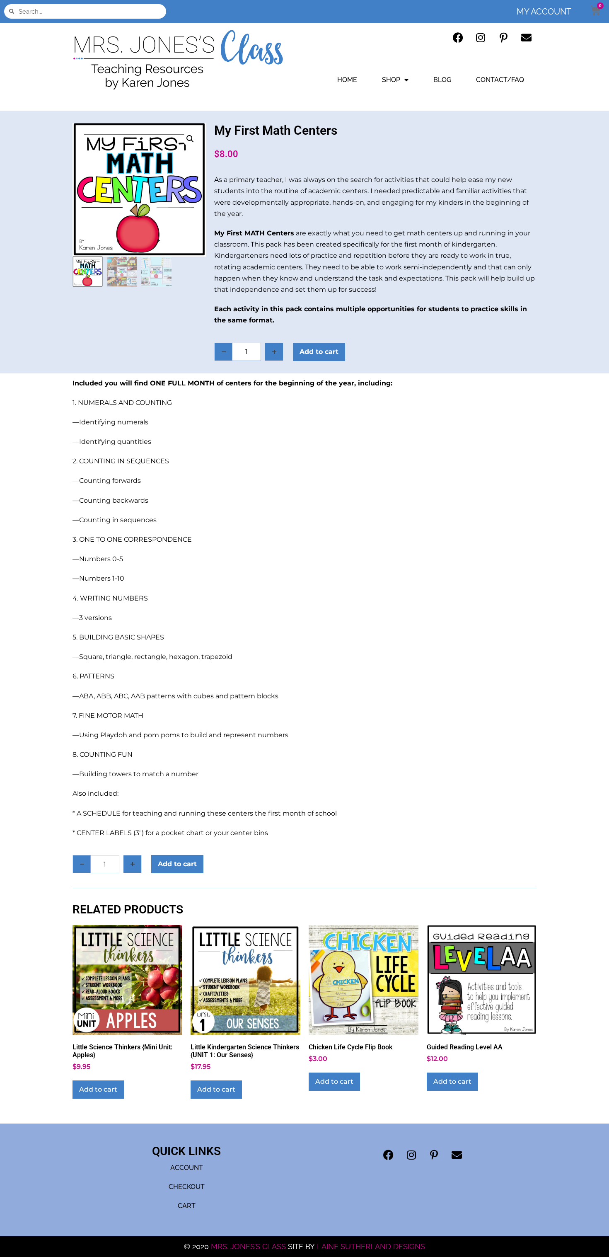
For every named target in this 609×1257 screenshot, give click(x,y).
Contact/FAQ (500, 80)
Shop (391, 80)
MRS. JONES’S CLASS (249, 1246)
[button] (190, 138)
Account (186, 1168)
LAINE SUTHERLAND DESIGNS (371, 1246)
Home (347, 80)
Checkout (187, 1187)
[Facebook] (457, 37)
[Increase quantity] (274, 352)
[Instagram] (480, 37)
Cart (187, 1206)
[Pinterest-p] (503, 37)
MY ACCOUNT (544, 12)
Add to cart (319, 352)
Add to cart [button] (98, 1089)
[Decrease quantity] (223, 352)
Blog (442, 80)
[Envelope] (526, 37)
